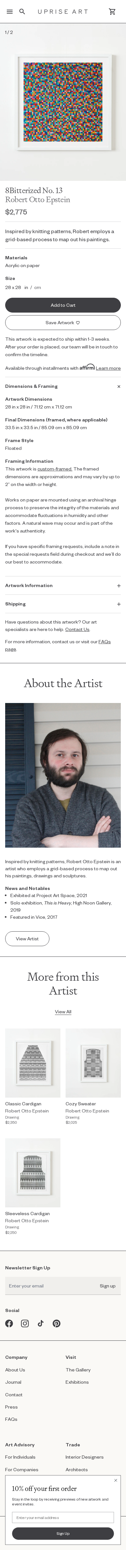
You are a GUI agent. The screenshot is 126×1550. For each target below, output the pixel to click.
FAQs (11, 1419)
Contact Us (77, 629)
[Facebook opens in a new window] (9, 1323)
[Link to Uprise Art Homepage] (63, 11)
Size (10, 278)
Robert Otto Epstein (37, 199)
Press (11, 1407)
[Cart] (112, 11)
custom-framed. (54, 469)
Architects (77, 1469)
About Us (15, 1370)
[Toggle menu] (9, 11)
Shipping (15, 604)
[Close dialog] (116, 1480)
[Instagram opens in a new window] (25, 1323)
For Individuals (20, 1457)
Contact (14, 1394)
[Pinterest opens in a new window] (57, 1323)
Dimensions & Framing (31, 386)
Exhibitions (77, 1382)
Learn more (108, 368)
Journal (13, 1382)
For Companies (21, 1469)
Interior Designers (85, 1457)
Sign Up (63, 1533)
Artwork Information (29, 585)
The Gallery (78, 1370)
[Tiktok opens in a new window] (41, 1323)
